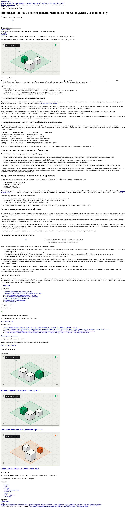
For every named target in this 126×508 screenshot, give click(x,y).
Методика (52, 3)
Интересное (36, 505)
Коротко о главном (10, 301)
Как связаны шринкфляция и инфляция (16, 298)
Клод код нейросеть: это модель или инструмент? (20, 390)
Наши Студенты (58, 505)
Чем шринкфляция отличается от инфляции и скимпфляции (23, 293)
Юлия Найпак (5, 29)
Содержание (6, 6)
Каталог (41, 3)
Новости (3, 3)
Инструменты (12, 505)
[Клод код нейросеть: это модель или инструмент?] (30, 387)
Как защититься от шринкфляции (15, 300)
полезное (50, 505)
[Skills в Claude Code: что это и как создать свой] (30, 465)
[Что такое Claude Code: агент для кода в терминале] (30, 426)
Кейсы (47, 3)
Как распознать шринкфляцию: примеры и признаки (21, 296)
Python (31, 505)
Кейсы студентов (9, 495)
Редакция (4, 34)
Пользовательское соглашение (58, 506)
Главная (3, 5)
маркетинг (7, 285)
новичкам (44, 505)
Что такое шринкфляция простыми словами (18, 291)
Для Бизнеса (72, 505)
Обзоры (13, 3)
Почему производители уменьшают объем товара (20, 295)
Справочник (35, 3)
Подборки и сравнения (23, 3)
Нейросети (4, 505)
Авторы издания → (7, 321)
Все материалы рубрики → (9, 336)
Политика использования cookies (78, 506)
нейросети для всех (89, 505)
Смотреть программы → (8, 345)
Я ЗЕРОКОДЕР (6, 1)
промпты (79, 505)
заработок (98, 505)
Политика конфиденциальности (38, 506)
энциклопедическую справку (48, 103)
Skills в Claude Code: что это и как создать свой (20, 469)
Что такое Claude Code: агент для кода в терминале (21, 430)
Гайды (9, 3)
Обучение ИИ (60, 3)
